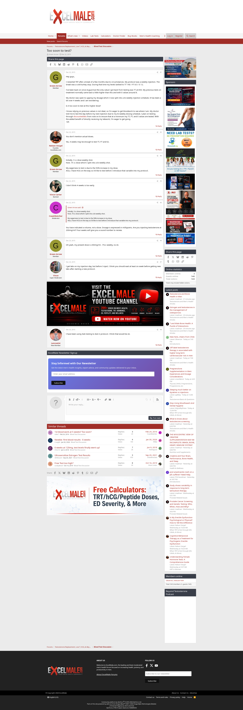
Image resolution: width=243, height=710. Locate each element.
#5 (161, 203)
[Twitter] (151, 666)
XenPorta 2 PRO (111, 708)
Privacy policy (175, 697)
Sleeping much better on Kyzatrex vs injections (180, 391)
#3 (161, 156)
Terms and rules (162, 697)
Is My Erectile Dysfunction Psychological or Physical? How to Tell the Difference (181, 520)
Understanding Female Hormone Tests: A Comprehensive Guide (180, 559)
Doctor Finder (119, 36)
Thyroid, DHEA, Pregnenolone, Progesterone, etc (181, 384)
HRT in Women (175, 569)
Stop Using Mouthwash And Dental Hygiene (182, 404)
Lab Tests (94, 36)
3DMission (58, 458)
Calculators (106, 36)
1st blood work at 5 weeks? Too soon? (73, 431)
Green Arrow (53, 54)
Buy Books (132, 36)
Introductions (175, 344)
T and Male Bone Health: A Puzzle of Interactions (181, 324)
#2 (161, 132)
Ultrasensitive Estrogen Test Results (72, 455)
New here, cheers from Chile (182, 336)
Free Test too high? (64, 463)
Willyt (155, 442)
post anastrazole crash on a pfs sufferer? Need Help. (182, 473)
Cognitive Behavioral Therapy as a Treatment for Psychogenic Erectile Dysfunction (181, 539)
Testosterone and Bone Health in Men (180, 295)
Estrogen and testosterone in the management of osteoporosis (182, 310)
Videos (85, 36)
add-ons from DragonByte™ (115, 704)
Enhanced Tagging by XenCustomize (122, 706)
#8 (161, 330)
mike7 (57, 434)
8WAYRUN (133, 708)
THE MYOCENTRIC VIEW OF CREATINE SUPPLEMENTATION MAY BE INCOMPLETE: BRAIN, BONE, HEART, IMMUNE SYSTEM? (182, 439)
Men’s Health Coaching (150, 36)
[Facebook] (146, 666)
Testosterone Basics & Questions (182, 399)
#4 (161, 181)
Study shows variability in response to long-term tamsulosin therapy (181, 488)
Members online (174, 576)
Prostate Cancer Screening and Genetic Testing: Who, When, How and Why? (181, 504)
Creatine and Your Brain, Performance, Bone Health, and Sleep (181, 458)
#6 (161, 240)
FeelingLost (153, 450)
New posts (51, 41)
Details (153, 704)
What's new (73, 36)
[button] (55, 36)
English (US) (53, 697)
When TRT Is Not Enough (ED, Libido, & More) (181, 414)
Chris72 (57, 450)
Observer (169, 580)
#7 (161, 262)
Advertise (193, 693)
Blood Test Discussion (77, 434)
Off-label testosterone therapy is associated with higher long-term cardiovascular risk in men (181, 351)
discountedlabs (80, 116)
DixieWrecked (152, 457)
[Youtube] (156, 666)
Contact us (150, 697)
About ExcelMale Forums (107, 674)
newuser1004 (179, 580)
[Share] (157, 72)
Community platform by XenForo (122, 702)
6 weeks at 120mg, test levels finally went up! (77, 447)
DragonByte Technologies (142, 704)
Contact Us (184, 693)
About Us (175, 693)
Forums (61, 36)
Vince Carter (152, 465)
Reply (160, 126)
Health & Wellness (176, 468)
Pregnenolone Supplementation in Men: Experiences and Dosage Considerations (181, 372)
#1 (161, 72)
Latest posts (172, 289)
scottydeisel (59, 466)
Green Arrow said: (74, 207)
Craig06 (57, 442)
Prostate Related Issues (178, 498)
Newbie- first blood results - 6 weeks (72, 439)
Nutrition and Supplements (180, 452)
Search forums (62, 41)
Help (183, 697)
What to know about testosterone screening (180, 420)
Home (50, 36)
